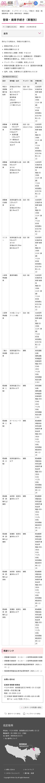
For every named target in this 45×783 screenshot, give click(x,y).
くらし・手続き (28, 11)
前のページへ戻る (14, 714)
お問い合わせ (10, 769)
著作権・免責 (29, 773)
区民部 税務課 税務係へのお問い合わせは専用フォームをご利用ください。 (23, 697)
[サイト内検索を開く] (36, 3)
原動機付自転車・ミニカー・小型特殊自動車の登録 (23, 657)
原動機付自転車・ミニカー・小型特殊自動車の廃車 (23, 661)
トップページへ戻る (34, 714)
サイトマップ (29, 769)
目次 (6, 33)
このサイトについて (13, 773)
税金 (37, 11)
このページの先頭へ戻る (32, 707)
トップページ (16, 11)
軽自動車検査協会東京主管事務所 (22, 671)
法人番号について (11, 738)
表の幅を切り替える (10, 77)
